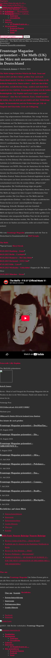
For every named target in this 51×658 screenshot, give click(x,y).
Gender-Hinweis (11, 524)
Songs (12, 32)
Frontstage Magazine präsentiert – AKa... (20, 455)
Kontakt (8, 530)
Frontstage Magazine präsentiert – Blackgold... (22, 500)
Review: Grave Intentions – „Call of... (14, 13)
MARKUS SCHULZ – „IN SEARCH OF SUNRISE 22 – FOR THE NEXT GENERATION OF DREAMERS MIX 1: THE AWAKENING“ (27, 560)
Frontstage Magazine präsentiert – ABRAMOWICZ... (16, 444)
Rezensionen (9, 14)
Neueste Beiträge (37, 535)
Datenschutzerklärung (13, 514)
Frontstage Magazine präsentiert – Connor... (21, 482)
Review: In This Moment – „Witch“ (13, 9)
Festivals (13, 30)
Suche (26, 37)
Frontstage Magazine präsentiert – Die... (19, 434)
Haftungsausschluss (12, 521)
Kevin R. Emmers (10, 69)
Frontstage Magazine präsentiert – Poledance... (22, 464)
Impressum (9, 517)
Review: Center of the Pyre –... (12, 5)
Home (2, 39)
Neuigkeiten (9, 12)
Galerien (8, 20)
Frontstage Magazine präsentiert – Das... (19, 473)
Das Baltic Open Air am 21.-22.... (13, 3)
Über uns (8, 527)
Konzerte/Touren (17, 28)
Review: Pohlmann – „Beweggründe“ (14, 11)
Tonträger (14, 16)
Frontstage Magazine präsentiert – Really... (20, 491)
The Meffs (4, 368)
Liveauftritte (15, 18)
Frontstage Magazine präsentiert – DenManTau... (23, 425)
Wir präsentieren (11, 26)
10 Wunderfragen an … (19, 24)
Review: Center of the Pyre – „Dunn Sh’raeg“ (22, 541)
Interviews (8, 22)
